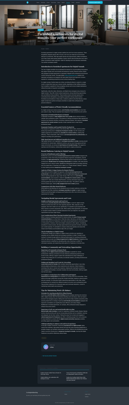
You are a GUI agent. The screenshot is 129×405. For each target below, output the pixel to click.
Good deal (53, 2)
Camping (43, 2)
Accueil (42, 48)
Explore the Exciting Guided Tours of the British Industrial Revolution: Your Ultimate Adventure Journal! (76, 379)
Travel (72, 2)
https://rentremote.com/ (71, 75)
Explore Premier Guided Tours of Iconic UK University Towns (51, 373)
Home (38, 2)
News (59, 2)
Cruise (48, 2)
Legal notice (87, 394)
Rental (63, 2)
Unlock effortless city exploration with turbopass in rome (49, 378)
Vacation (78, 2)
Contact (86, 396)
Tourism (68, 2)
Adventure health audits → (95, 2)
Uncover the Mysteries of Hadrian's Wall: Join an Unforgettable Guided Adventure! (76, 373)
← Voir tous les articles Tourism (49, 355)
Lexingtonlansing (32, 392)
